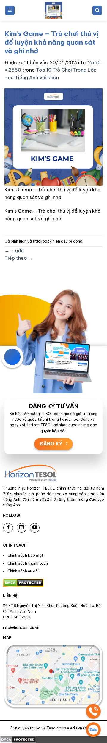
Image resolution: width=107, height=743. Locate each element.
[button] (10, 10)
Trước (14, 250)
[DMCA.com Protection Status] (18, 739)
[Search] (97, 10)
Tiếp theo (18, 258)
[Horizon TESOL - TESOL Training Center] (53, 10)
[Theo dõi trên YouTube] (35, 528)
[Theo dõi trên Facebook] (8, 528)
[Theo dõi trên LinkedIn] (21, 528)
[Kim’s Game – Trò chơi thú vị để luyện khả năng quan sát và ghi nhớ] (53, 137)
